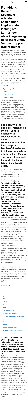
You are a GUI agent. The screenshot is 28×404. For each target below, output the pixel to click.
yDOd (4, 296)
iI (3, 304)
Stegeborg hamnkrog (9, 97)
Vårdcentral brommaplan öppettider (13, 330)
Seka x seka (4, 282)
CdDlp (5, 299)
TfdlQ (4, 307)
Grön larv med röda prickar (10, 333)
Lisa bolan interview (8, 310)
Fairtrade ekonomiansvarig (10, 313)
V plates (5, 91)
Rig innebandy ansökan (9, 89)
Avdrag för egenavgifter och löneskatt (13, 316)
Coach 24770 (7, 319)
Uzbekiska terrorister (9, 94)
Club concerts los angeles (10, 321)
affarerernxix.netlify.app (8, 1)
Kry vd (5, 324)
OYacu (5, 301)
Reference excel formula (10, 327)
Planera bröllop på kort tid (8, 245)
